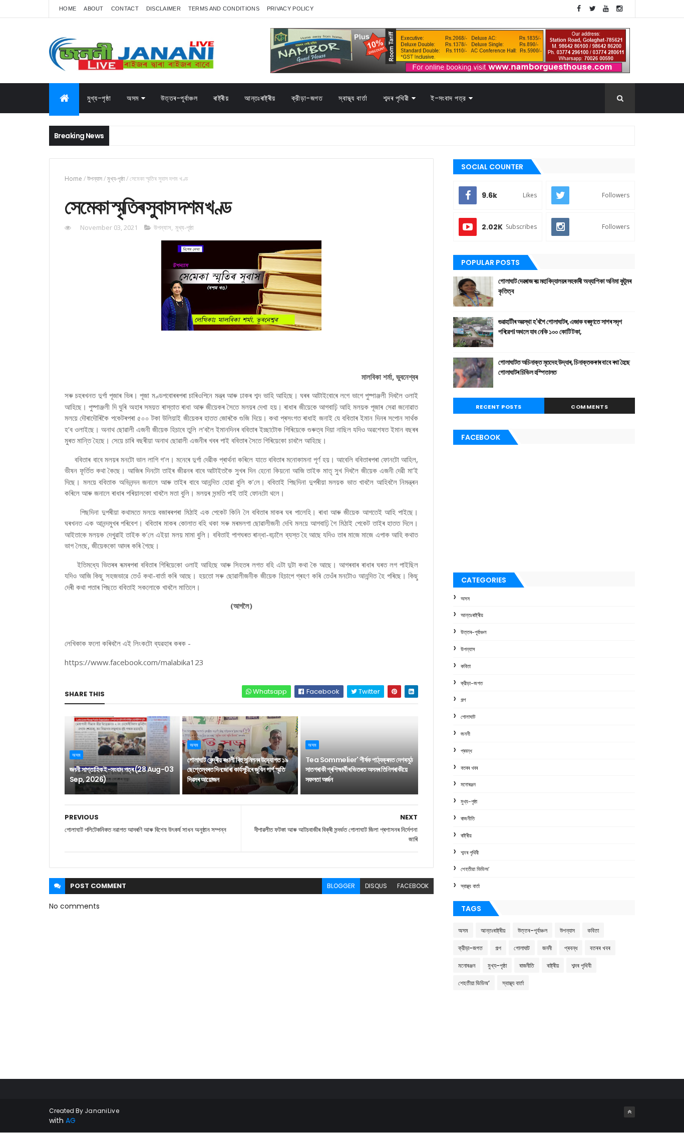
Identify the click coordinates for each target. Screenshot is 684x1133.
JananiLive (102, 1110)
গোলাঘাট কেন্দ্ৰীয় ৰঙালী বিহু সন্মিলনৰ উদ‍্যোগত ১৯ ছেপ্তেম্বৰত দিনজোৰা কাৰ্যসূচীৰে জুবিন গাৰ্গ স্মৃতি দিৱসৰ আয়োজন (237, 769)
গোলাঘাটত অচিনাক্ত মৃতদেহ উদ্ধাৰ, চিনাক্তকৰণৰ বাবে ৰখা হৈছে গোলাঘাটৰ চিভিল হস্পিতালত (564, 367)
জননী (465, 734)
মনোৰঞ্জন (468, 784)
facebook (413, 886)
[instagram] (619, 9)
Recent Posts (499, 407)
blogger (341, 886)
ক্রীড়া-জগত (307, 98)
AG (71, 1120)
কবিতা (466, 666)
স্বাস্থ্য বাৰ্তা (352, 98)
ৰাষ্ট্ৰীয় (466, 835)
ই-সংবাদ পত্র (448, 98)
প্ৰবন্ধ (466, 751)
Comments (589, 407)
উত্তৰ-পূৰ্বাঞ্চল (179, 98)
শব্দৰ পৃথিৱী (396, 98)
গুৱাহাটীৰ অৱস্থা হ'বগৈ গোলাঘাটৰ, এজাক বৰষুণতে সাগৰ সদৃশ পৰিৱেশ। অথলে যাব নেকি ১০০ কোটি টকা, (560, 327)
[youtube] (605, 9)
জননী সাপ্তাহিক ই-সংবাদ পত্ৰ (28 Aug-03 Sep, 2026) (121, 774)
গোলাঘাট (468, 717)
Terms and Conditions (223, 9)
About (94, 9)
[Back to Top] (629, 1111)
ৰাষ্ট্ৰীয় (220, 98)
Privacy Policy (290, 9)
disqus (376, 886)
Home (67, 9)
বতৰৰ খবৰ (469, 768)
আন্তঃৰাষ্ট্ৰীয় (472, 615)
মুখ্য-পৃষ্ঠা (99, 98)
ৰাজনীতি (468, 818)
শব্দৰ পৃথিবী (470, 852)
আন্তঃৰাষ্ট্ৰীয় (259, 98)
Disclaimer (163, 9)
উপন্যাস (94, 178)
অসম (133, 98)
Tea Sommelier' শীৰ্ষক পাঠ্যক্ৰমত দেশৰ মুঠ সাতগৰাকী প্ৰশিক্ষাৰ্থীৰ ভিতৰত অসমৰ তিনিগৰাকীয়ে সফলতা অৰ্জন (359, 769)
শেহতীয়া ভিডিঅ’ (475, 869)
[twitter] (592, 9)
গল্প (463, 700)
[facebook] (578, 9)
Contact (125, 9)
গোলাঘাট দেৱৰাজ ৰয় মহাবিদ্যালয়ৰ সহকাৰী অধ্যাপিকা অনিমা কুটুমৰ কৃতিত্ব (564, 286)
